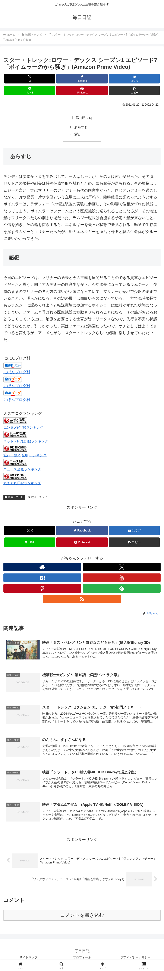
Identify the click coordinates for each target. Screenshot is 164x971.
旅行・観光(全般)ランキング (25, 455)
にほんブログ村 (16, 372)
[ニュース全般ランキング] (15, 462)
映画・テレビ (15, 497)
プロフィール (82, 957)
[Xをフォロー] (122, 567)
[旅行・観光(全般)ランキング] (15, 448)
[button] (134, 90)
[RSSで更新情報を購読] (82, 599)
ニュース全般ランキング (22, 469)
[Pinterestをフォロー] (42, 588)
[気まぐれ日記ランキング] (15, 476)
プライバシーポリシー (136, 957)
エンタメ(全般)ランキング (23, 427)
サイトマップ (28, 957)
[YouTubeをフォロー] (122, 577)
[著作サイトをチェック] (42, 567)
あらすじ (80, 127)
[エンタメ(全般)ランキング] (15, 420)
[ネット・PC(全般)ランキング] (15, 434)
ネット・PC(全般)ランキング (25, 441)
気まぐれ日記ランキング (22, 483)
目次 (76, 117)
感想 (76, 134)
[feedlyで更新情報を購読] (122, 588)
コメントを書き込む (82, 915)
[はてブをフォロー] (42, 577)
